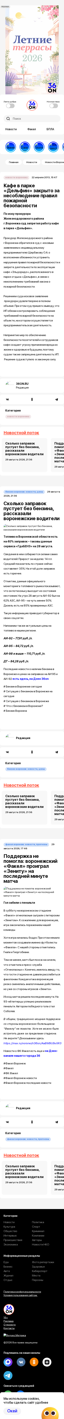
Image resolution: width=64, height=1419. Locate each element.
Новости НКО (40, 1244)
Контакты (9, 1328)
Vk (21, 1362)
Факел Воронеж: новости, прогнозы (26, 844)
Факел (31, 129)
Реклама (9, 1321)
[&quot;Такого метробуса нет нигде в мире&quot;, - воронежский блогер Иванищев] (10, 147)
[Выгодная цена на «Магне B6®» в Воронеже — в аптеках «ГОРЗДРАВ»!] (39, 147)
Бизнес (8, 1266)
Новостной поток (21, 432)
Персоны (37, 1280)
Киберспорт (39, 1271)
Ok (34, 1362)
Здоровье (38, 1266)
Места (36, 1275)
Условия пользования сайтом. (21, 1295)
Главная (13, 162)
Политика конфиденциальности (22, 1291)
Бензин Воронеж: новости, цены (24, 491)
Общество (10, 1231)
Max (8, 1362)
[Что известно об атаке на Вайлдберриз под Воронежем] (53, 147)
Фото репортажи (43, 1262)
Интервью (10, 1235)
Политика (38, 1222)
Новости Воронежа (16, 177)
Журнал (8, 1275)
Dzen (46, 1362)
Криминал (38, 1231)
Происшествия (13, 1240)
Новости (11, 129)
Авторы (37, 1240)
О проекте (10, 1324)
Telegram (8, 1375)
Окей (12, 1410)
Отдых (8, 1280)
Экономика (11, 1244)
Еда (6, 1262)
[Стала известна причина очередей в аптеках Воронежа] (25, 147)
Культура (9, 1226)
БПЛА (50, 129)
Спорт (36, 1226)
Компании (38, 1235)
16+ (6, 1317)
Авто (7, 1271)
